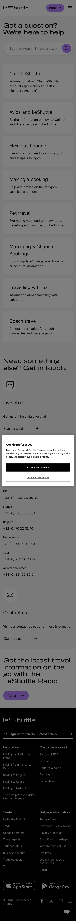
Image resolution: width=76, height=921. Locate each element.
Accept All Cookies (38, 467)
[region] (38, 460)
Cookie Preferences (38, 477)
